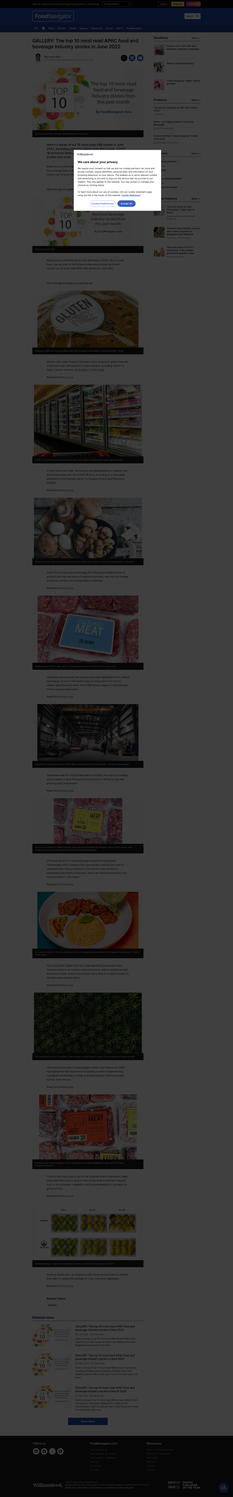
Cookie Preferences (103, 203)
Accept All (126, 203)
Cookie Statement (131, 195)
